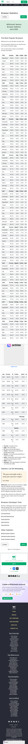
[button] (13, 2)
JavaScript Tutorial (14, 639)
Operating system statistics (8, 536)
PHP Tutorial (14, 647)
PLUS (14, 611)
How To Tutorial (14, 640)
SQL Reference (13, 661)
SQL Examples (13, 684)
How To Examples (13, 683)
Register (16, 571)
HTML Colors (13, 668)
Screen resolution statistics (8, 539)
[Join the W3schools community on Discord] (13, 576)
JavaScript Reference (13, 660)
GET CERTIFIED (14, 618)
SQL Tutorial (14, 641)
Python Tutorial (14, 643)
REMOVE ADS (14, 366)
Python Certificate (14, 707)
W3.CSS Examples (13, 687)
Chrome (11, 55)
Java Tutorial (14, 648)
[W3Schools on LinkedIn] (11, 576)
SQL (23, 4)
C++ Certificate (14, 713)
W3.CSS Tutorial (14, 644)
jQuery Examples (13, 694)
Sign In (14, 563)
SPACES (14, 615)
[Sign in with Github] (17, 568)
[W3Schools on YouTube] (9, 576)
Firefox (21, 55)
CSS (10, 4)
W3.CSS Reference (13, 664)
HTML (5, 4)
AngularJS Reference (13, 671)
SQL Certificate (14, 706)
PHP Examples (13, 690)
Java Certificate (14, 712)
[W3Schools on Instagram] (17, 576)
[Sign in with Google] (10, 568)
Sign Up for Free (7, 598)
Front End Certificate (14, 705)
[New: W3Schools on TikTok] (19, 576)
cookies (19, 736)
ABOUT (16, 724)
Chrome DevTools (5, 513)
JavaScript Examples (13, 682)
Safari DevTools (5, 522)
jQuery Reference (13, 672)
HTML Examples (13, 679)
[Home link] (2, 2)
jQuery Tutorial (14, 651)
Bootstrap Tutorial (14, 645)
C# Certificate (14, 714)
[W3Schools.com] (14, 608)
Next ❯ (23, 17)
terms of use (15, 736)
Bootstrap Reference (13, 666)
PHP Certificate (14, 709)
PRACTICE (14, 625)
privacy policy (13, 737)
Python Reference (13, 663)
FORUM (11, 724)
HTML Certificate (14, 701)
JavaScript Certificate (14, 703)
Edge (17, 55)
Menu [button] (8, 2)
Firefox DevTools (5, 519)
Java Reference (13, 670)
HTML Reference (13, 657)
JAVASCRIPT (16, 4)
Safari (26, 55)
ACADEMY (13, 727)
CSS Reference (13, 659)
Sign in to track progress (14, 549)
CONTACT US (14, 628)
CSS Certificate (14, 702)
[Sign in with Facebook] (14, 568)
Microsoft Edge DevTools (7, 516)
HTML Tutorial (14, 636)
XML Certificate (14, 716)
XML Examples (13, 693)
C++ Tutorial (14, 649)
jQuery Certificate (14, 710)
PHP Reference (13, 667)
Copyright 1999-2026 (10, 739)
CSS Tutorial (14, 637)
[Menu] (2, 5)
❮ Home (4, 17)
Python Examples (13, 686)
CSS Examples (13, 680)
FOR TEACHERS (14, 621)
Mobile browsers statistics (8, 533)
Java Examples (13, 691)
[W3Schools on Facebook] (15, 576)
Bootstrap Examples (13, 689)
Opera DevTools (5, 525)
